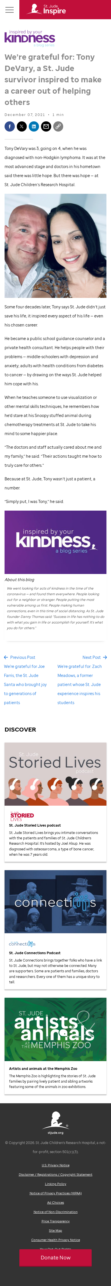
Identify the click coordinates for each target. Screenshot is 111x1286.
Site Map (55, 1231)
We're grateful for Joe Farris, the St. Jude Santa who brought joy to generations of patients (25, 684)
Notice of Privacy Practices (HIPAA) (56, 1193)
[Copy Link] (58, 126)
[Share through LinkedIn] (34, 126)
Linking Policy (55, 1184)
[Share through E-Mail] (46, 126)
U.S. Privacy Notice (55, 1165)
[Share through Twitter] (22, 126)
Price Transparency (56, 1221)
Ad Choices (55, 1203)
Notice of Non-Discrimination (56, 1212)
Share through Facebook (10, 126)
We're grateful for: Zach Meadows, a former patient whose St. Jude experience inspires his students (79, 684)
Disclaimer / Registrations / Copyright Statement (55, 1175)
